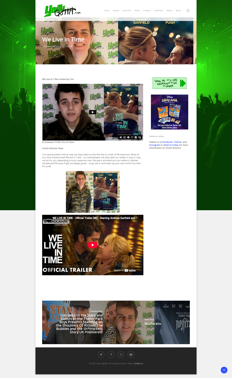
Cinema (116, 10)
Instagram (154, 144)
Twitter (178, 142)
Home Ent (126, 10)
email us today (170, 144)
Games (169, 10)
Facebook (168, 142)
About (178, 10)
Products (147, 10)
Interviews (158, 10)
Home (106, 10)
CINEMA (68, 46)
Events (137, 10)
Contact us (138, 363)
